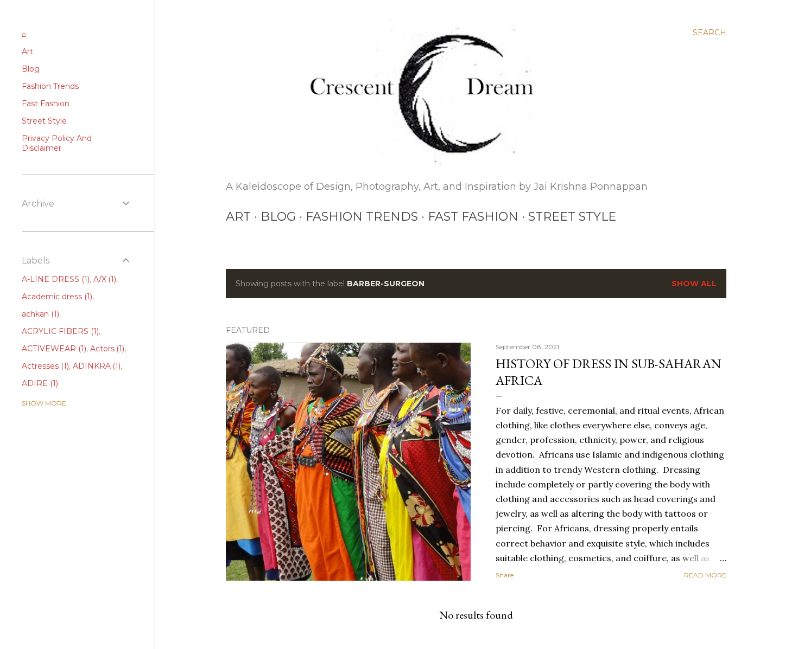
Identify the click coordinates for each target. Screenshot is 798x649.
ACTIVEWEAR (53, 349)
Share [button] (505, 575)
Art (238, 216)
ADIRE (39, 383)
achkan (39, 314)
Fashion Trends (362, 216)
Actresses (44, 366)
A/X (104, 279)
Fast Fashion (473, 216)
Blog (278, 216)
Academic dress (56, 296)
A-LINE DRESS (54, 279)
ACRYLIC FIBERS (59, 331)
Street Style (572, 216)
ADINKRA (96, 366)
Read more (705, 575)
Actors (106, 349)
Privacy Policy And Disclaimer (57, 143)
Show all (694, 283)
